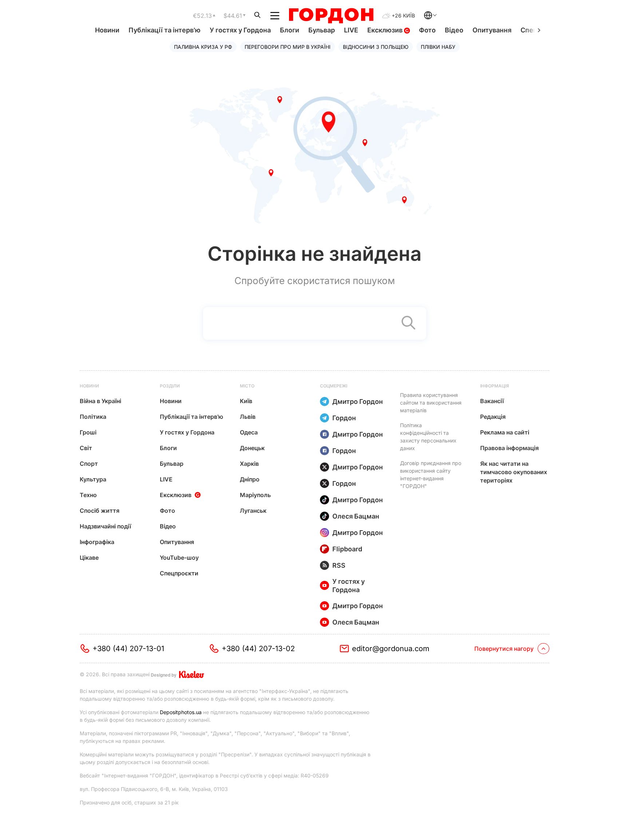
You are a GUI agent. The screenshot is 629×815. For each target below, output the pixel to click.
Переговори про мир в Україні (288, 47)
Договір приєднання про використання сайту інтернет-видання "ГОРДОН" (430, 474)
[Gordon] (331, 15)
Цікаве (89, 557)
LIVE (351, 30)
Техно (88, 495)
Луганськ (253, 510)
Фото (427, 30)
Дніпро (250, 479)
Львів (248, 416)
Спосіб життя (99, 510)
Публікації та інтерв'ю (164, 30)
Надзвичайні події (105, 526)
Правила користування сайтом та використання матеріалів (431, 402)
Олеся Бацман (355, 516)
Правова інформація (509, 448)
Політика (93, 416)
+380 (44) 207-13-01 (128, 648)
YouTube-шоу (179, 557)
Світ (86, 448)
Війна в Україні (100, 401)
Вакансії (492, 401)
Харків (249, 463)
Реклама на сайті (504, 432)
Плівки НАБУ (438, 47)
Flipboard (347, 549)
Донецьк (252, 448)
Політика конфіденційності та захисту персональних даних (428, 436)
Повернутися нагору (504, 648)
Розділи (170, 386)
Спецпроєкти (179, 573)
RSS (338, 565)
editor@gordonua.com (391, 648)
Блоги (289, 30)
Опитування (491, 30)
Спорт (89, 463)
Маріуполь (255, 495)
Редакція (493, 416)
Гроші (88, 432)
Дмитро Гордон (357, 401)
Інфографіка (97, 542)
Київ (246, 401)
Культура (93, 479)
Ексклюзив (385, 30)
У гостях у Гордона (240, 30)
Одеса (249, 432)
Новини (107, 30)
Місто (247, 386)
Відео (454, 30)
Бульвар (321, 30)
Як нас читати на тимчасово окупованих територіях (513, 472)
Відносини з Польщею (375, 47)
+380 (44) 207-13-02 (258, 648)
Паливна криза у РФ (203, 47)
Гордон (344, 418)
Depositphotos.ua (181, 712)
